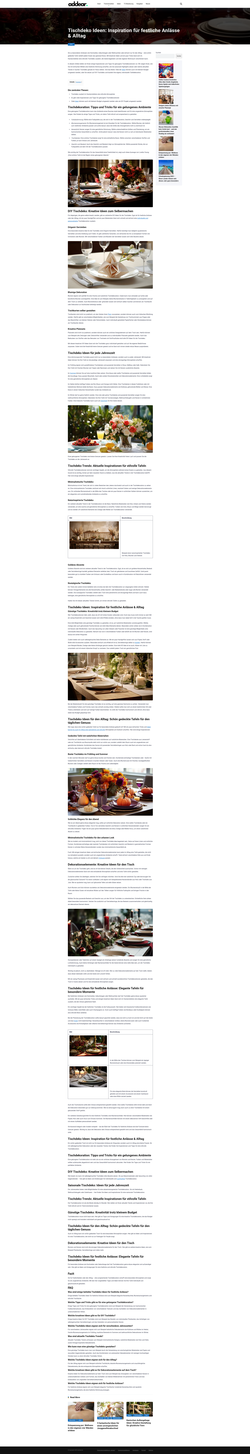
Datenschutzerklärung (124, 1450)
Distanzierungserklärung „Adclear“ (106, 1450)
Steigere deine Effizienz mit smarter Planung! (168, 107)
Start (99, 4)
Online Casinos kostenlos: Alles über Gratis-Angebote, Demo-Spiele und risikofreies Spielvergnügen (169, 83)
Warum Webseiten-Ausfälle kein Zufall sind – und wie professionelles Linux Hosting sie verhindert (168, 130)
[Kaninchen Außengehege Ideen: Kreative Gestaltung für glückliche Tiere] (139, 1409)
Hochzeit (101, 1418)
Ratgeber (140, 4)
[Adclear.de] (78, 3)
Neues (148, 4)
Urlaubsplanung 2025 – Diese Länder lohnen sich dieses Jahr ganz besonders (169, 178)
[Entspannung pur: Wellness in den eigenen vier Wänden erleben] (81, 1412)
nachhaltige (121, 1179)
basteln (137, 643)
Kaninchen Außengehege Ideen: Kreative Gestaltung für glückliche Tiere (138, 1423)
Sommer (73, 373)
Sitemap (151, 1450)
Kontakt (144, 1450)
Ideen (119, 4)
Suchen (158, 53)
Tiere (146, 1415)
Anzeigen (78, 82)
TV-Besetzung (128, 4)
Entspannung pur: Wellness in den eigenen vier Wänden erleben (80, 1428)
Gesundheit (72, 1420)
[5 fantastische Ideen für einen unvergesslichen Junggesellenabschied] (110, 1410)
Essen (76, 1021)
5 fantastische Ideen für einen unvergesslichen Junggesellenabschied (108, 1425)
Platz (109, 314)
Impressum (136, 1450)
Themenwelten (109, 4)
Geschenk (104, 401)
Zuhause (102, 858)
